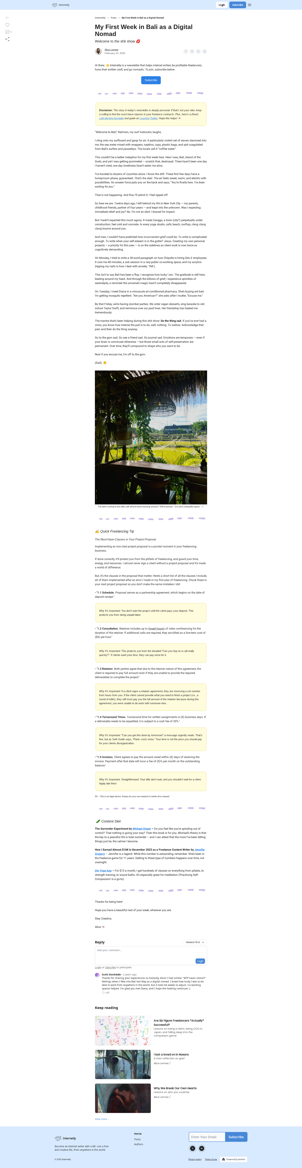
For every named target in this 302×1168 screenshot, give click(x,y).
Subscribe (237, 4)
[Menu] (249, 4)
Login (222, 4)
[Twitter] (192, 1148)
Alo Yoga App (103, 870)
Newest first (193, 942)
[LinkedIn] (202, 1148)
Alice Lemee (111, 49)
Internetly (100, 17)
